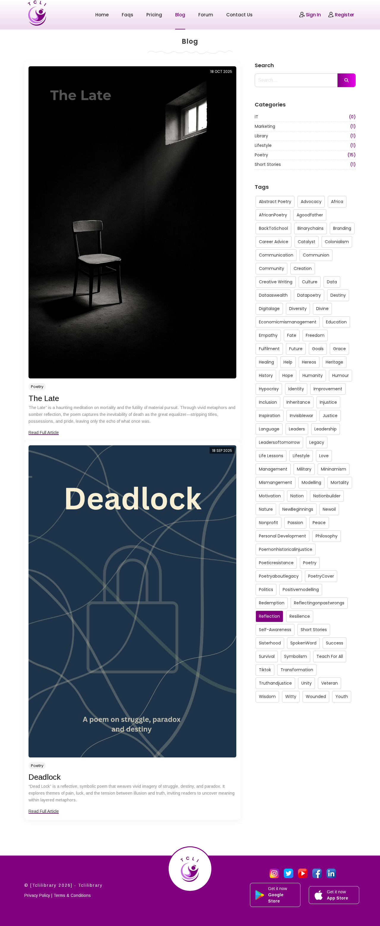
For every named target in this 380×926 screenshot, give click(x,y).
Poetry (37, 386)
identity (296, 389)
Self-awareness (275, 630)
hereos (309, 362)
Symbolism (295, 656)
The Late (43, 398)
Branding (342, 228)
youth (341, 696)
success (334, 643)
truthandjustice (275, 683)
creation (303, 268)
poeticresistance (276, 563)
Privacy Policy (37, 895)
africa (337, 202)
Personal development (282, 536)
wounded (316, 696)
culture (309, 282)
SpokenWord (303, 643)
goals (318, 349)
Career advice (273, 242)
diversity (298, 309)
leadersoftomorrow (279, 442)
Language (269, 429)
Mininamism (333, 469)
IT (305, 117)
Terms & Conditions (72, 895)
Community (271, 268)
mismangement (275, 482)
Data (332, 282)
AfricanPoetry (273, 215)
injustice (328, 402)
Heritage (334, 362)
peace (319, 523)
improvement (328, 389)
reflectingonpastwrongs (319, 603)
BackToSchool (273, 228)
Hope (287, 375)
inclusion (268, 402)
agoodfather (310, 215)
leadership (325, 429)
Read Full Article (43, 432)
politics (266, 589)
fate (291, 335)
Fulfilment (269, 349)
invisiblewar (301, 416)
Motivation (270, 496)
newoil (329, 509)
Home (102, 15)
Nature (266, 509)
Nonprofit (268, 523)
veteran (329, 683)
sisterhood (270, 643)
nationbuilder (327, 496)
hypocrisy (269, 389)
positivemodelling (301, 589)
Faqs (127, 15)
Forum (205, 15)
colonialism (337, 242)
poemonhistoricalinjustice (285, 549)
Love (324, 456)
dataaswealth (273, 295)
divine (322, 309)
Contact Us (239, 15)
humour (340, 375)
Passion (295, 523)
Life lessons (271, 456)
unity (306, 683)
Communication (276, 255)
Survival (267, 656)
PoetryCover (321, 576)
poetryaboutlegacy (279, 576)
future (296, 349)
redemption (271, 603)
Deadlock (44, 777)
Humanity (313, 375)
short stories (314, 630)
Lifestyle (305, 145)
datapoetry (309, 295)
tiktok (265, 670)
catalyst (306, 242)
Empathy (268, 335)
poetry (309, 563)
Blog (180, 15)
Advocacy (311, 202)
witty (290, 696)
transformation (297, 670)
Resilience (299, 616)
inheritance (298, 402)
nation (297, 496)
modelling (311, 482)
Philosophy (327, 536)
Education (336, 322)
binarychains (310, 228)
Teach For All (329, 656)
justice (330, 416)
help (288, 362)
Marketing (305, 126)
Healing (266, 362)
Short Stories (305, 164)
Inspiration (269, 416)
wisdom (267, 696)
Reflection (269, 616)
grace (339, 349)
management (273, 469)
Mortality (340, 482)
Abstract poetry (275, 202)
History (266, 375)
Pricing (154, 15)
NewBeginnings (297, 509)
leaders (297, 429)
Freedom (315, 335)
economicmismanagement (287, 322)
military (304, 469)
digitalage (269, 309)
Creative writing (275, 282)
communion (316, 255)
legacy (316, 442)
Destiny (338, 295)
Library (305, 136)
